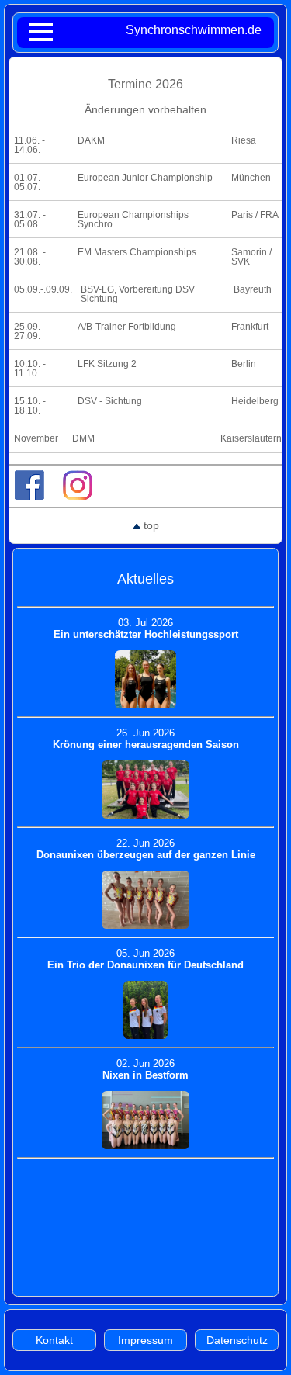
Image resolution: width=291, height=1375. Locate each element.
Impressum (145, 1340)
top (149, 525)
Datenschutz (237, 1340)
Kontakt (54, 1340)
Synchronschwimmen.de (194, 29)
